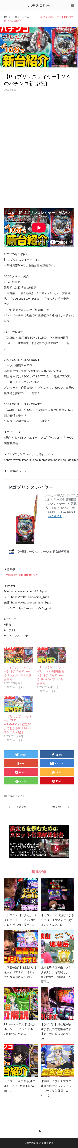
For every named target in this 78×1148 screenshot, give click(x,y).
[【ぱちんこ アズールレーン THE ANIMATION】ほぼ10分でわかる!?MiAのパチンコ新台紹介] (18, 704)
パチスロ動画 (39, 6)
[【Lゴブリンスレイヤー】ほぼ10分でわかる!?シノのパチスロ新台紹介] (18, 655)
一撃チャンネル (21, 16)
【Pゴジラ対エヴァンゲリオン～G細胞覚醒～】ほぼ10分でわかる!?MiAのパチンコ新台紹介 (50, 675)
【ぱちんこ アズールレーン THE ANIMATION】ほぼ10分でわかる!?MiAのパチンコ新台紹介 (18, 724)
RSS (39, 1131)
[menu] (72, 5)
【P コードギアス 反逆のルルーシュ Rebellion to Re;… (19, 1086)
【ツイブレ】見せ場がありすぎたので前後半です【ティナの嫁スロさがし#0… (56, 1031)
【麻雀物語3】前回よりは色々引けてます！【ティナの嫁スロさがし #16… (20, 972)
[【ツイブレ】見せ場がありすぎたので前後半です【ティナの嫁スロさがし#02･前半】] (57, 1003)
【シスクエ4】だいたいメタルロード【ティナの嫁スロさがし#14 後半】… (20, 920)
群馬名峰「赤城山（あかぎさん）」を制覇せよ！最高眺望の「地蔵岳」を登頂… (56, 974)
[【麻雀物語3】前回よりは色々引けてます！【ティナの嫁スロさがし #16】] (21, 947)
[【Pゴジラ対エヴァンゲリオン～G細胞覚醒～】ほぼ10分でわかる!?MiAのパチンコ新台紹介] (51, 655)
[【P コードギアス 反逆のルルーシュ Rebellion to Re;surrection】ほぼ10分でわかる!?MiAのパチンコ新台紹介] (21, 1060)
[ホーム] (5, 16)
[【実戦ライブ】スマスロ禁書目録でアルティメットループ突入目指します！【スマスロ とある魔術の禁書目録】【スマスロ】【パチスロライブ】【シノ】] (57, 1060)
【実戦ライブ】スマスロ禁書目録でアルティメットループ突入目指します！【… (56, 1088)
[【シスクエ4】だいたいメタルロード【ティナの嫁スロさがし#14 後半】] (21, 894)
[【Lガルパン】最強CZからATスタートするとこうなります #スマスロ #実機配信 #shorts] (57, 894)
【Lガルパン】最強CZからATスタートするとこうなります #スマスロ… (57, 920)
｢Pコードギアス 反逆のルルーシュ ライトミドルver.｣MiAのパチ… (20, 1029)
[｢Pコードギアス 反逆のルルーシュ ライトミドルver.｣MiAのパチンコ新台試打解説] (21, 1003)
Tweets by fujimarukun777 (20, 574)
